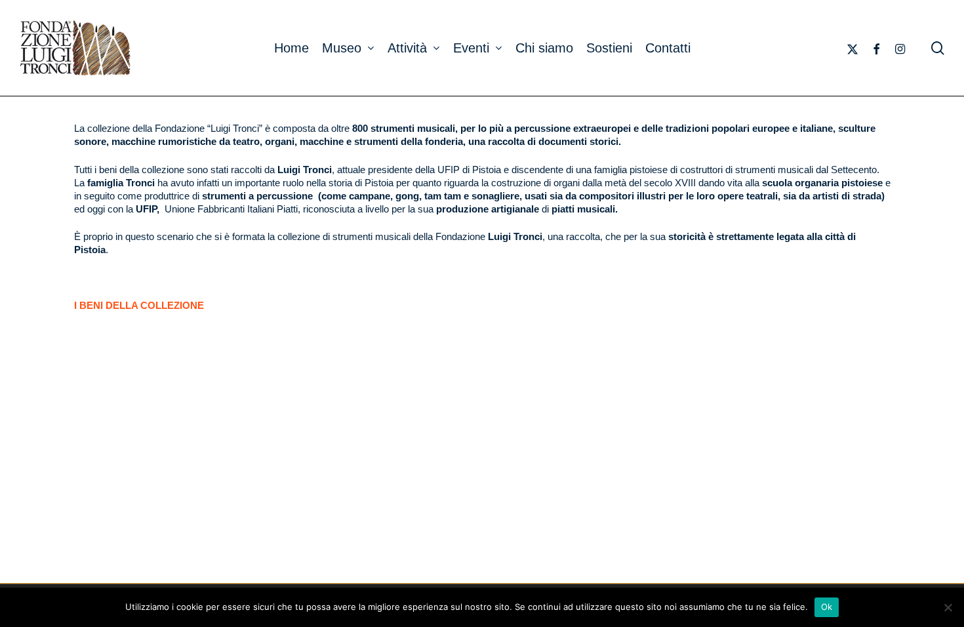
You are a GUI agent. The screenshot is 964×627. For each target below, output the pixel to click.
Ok (827, 606)
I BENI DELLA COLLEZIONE (139, 305)
